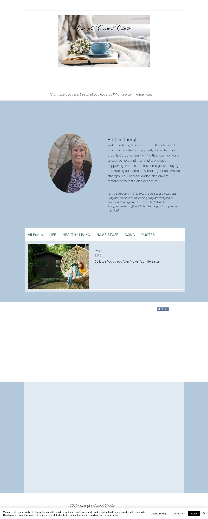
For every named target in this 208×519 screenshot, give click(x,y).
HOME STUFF (107, 234)
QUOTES (148, 234)
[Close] (204, 513)
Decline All (177, 513)
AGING (130, 234)
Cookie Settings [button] (159, 513)
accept (194, 513)
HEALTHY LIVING (76, 234)
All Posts (35, 234)
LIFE (52, 234)
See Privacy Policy (108, 515)
